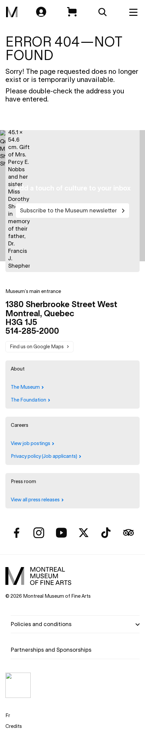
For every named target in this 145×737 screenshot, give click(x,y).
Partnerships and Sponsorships (51, 650)
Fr (7, 715)
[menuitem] (12, 12)
